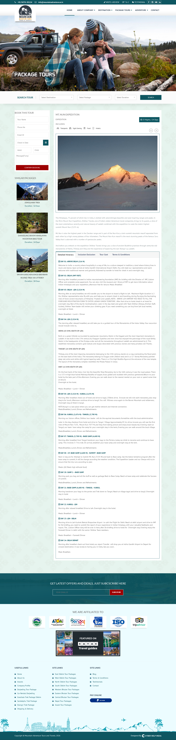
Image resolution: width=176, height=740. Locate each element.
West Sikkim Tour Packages (65, 678)
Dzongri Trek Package (25, 705)
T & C (126, 2)
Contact (155, 10)
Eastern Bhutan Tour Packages (67, 693)
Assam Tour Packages (63, 705)
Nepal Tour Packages (63, 701)
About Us (20, 678)
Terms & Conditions (121, 254)
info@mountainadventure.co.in (50, 2)
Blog (94, 674)
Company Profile (23, 685)
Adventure (140, 10)
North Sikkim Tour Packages (66, 682)
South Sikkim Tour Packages (66, 685)
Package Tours (122, 10)
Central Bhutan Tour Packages (67, 697)
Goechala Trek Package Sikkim (29, 697)
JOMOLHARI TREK (32, 202)
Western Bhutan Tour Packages (67, 689)
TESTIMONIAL (139, 2)
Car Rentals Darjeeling (26, 693)
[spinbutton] (23, 150)
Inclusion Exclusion (86, 254)
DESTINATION (104, 10)
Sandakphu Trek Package (27, 701)
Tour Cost (104, 254)
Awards (20, 682)
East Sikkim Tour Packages (65, 674)
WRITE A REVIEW (112, 2)
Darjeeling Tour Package (26, 689)
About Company (85, 10)
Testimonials (97, 682)
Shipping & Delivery (25, 709)
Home (69, 10)
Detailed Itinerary (66, 254)
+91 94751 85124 (25, 2)
